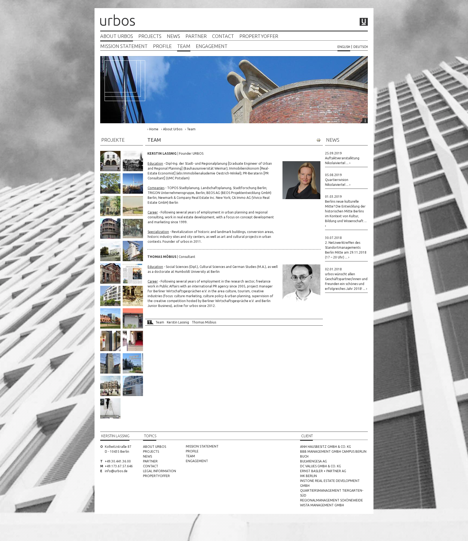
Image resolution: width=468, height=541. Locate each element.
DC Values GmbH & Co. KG (320, 466)
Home (153, 129)
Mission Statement (124, 46)
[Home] (117, 20)
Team (183, 46)
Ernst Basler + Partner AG (323, 471)
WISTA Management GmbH (322, 505)
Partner (196, 36)
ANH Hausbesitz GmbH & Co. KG (325, 446)
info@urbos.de (116, 471)
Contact (223, 36)
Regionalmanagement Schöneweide (331, 500)
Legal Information (159, 471)
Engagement (211, 46)
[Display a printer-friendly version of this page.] (318, 140)
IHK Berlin (308, 476)
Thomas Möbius (204, 322)
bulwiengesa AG (313, 461)
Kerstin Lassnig (178, 322)
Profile (162, 46)
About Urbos (116, 36)
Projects (149, 36)
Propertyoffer (258, 36)
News (173, 36)
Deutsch (360, 46)
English (343, 46)
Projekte (113, 139)
